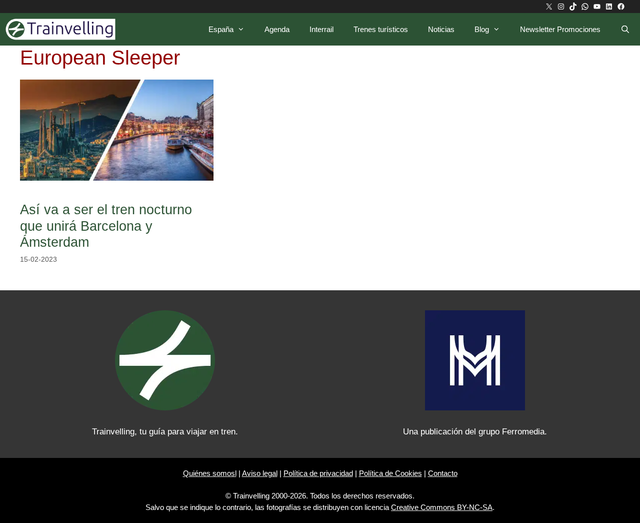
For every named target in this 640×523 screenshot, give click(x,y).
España (221, 29)
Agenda (277, 29)
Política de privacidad (318, 473)
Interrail (322, 29)
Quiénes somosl (209, 473)
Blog (481, 29)
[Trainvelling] (63, 29)
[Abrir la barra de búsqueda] (625, 29)
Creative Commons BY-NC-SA (441, 507)
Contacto (443, 473)
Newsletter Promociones (560, 29)
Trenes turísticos (381, 29)
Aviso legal (260, 473)
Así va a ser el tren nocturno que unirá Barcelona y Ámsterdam (106, 226)
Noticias (441, 29)
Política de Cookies (390, 473)
